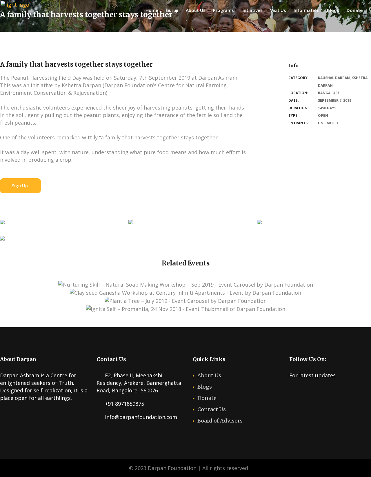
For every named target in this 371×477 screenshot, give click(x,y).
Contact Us (211, 409)
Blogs (204, 386)
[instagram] (338, 390)
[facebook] (304, 390)
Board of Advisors (220, 420)
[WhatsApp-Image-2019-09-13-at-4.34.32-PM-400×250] (2, 223)
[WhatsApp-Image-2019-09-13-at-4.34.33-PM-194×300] (259, 223)
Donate (207, 398)
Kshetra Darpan (205, 319)
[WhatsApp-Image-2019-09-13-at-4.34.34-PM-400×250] (2, 239)
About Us (209, 375)
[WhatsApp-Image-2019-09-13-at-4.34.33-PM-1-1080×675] (130, 223)
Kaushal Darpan (334, 77)
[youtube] (315, 390)
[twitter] (293, 390)
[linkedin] (327, 390)
